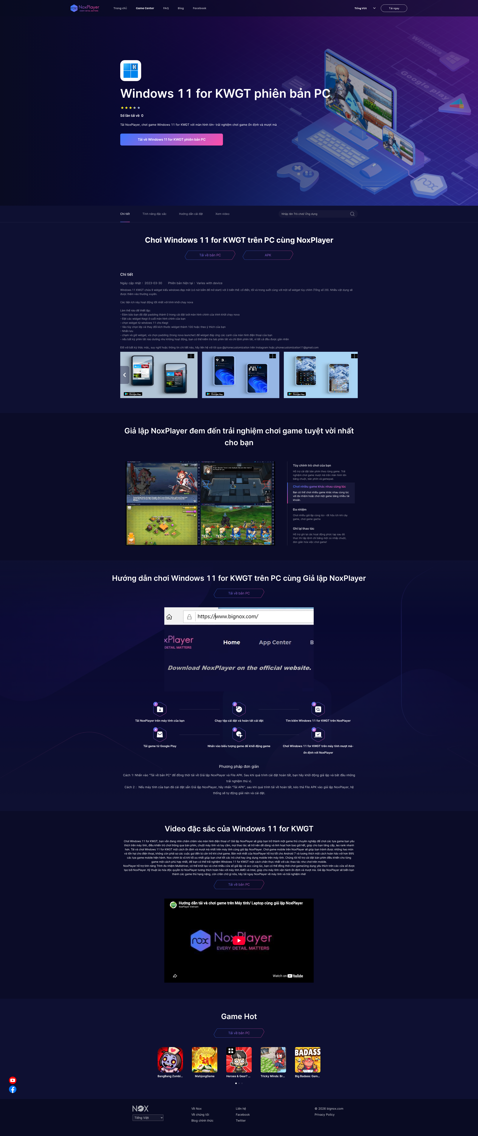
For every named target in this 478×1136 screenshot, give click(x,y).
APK (268, 255)
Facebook (199, 8)
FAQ (166, 8)
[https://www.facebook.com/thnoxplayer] (12, 1089)
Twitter (241, 1120)
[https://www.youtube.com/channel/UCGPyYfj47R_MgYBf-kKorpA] (12, 1080)
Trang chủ (120, 8)
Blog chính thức (202, 1120)
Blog (181, 8)
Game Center (145, 8)
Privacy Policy (325, 1114)
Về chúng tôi (200, 1114)
